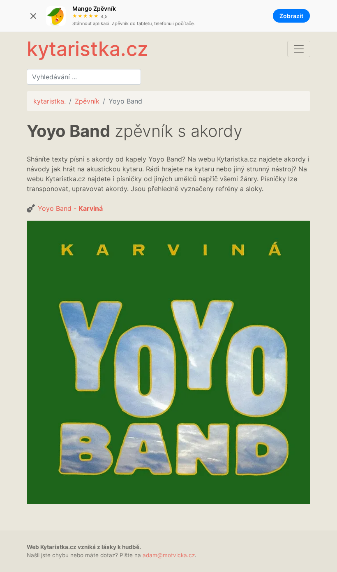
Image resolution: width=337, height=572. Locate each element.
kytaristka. (49, 101)
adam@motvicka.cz (169, 555)
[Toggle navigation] (298, 49)
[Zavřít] (33, 16)
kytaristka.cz (87, 49)
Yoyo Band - (70, 208)
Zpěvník (87, 101)
